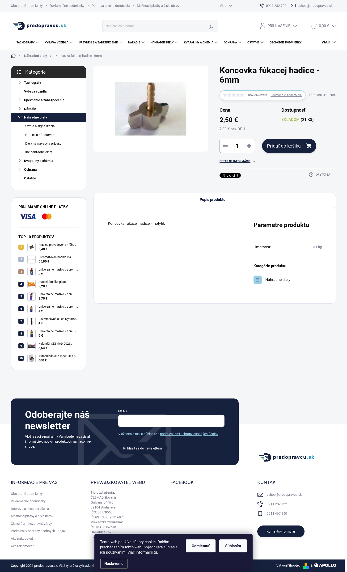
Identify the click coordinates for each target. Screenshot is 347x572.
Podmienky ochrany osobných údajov (38, 531)
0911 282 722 (277, 504)
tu (155, 552)
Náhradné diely (35, 117)
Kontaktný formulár (281, 531)
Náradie (30, 109)
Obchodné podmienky (27, 6)
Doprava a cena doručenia (111, 6)
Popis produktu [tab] (212, 199)
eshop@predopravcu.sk (284, 494)
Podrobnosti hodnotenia (286, 95)
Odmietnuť (201, 546)
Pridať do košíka (284, 146)
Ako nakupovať (22, 538)
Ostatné (30, 178)
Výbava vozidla (35, 91)
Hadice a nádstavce (39, 135)
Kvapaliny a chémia (38, 161)
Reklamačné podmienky (67, 6)
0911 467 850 (277, 513)
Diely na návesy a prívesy (43, 143)
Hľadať (212, 26)
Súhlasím (233, 546)
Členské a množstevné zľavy (31, 523)
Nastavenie (113, 563)
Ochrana (30, 169)
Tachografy (32, 83)
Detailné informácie (235, 161)
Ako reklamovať (22, 546)
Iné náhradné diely (38, 152)
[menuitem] (25, 42)
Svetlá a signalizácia (40, 126)
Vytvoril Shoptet (288, 565)
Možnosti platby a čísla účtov (158, 6)
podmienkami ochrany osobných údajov (189, 434)
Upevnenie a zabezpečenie (44, 100)
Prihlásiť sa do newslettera (142, 448)
